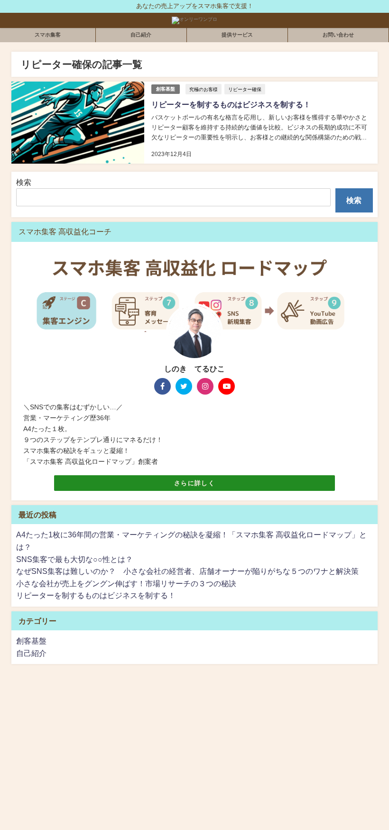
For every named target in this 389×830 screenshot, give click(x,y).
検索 (23, 182)
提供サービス (237, 34)
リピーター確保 (244, 89)
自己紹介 (140, 34)
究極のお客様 (203, 89)
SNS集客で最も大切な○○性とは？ (74, 559)
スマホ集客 (48, 34)
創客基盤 (165, 89)
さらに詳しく (194, 483)
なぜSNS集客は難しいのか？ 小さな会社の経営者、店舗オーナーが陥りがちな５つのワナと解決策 (187, 571)
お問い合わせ (338, 34)
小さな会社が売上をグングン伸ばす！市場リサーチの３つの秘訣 (126, 583)
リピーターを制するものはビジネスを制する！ (231, 104)
